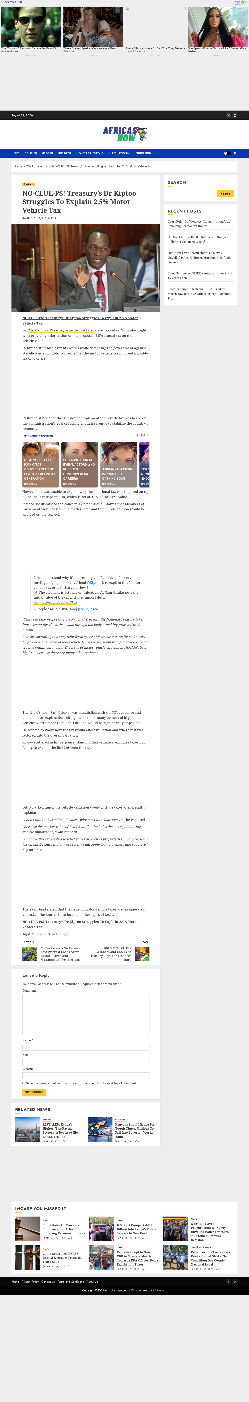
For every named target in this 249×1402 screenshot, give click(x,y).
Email (27, 1055)
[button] (235, 153)
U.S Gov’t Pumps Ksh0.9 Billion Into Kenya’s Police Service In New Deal (136, 1229)
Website (28, 1069)
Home (15, 1282)
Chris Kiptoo (38, 934)
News (15, 153)
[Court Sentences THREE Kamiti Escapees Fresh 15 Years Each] (27, 1257)
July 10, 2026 (53, 1141)
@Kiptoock (95, 582)
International (119, 153)
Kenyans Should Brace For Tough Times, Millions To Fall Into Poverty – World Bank (135, 1130)
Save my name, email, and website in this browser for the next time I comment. (81, 1083)
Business (64, 153)
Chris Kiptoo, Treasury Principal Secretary (62, 330)
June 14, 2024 (48, 218)
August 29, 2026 (55, 1238)
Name (27, 1040)
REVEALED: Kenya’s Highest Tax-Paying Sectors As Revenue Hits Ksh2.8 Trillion (61, 1130)
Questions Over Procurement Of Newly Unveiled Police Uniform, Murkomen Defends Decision (199, 257)
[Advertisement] (109, 85)
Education (143, 153)
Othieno (30, 218)
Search (177, 182)
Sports (47, 153)
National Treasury (57, 934)
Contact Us (48, 1282)
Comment (30, 991)
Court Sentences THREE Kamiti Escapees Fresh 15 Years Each (62, 1258)
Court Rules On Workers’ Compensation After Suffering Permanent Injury (64, 1229)
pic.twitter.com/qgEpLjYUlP (55, 602)
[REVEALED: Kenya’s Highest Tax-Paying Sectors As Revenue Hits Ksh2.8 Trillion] (27, 1129)
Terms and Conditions (70, 1282)
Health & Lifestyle (89, 153)
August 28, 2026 (55, 1266)
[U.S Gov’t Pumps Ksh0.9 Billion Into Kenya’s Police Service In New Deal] (101, 1229)
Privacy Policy (30, 1282)
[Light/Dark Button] (227, 153)
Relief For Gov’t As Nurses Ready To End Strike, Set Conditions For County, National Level (210, 1258)
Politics (31, 153)
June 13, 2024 (88, 609)
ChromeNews (139, 1290)
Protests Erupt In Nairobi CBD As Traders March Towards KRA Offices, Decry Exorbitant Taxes (200, 293)
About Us (92, 1282)
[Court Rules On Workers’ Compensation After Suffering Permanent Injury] (27, 1229)
